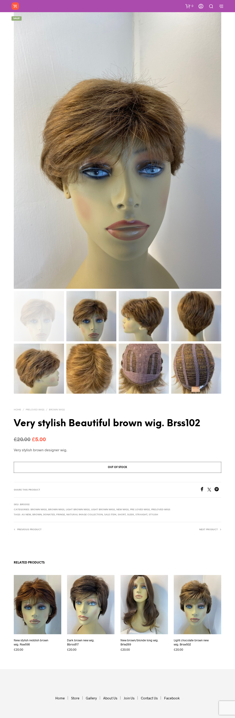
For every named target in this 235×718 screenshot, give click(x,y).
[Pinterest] (217, 490)
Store (75, 698)
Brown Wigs (57, 410)
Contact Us (149, 698)
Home (17, 410)
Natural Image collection (84, 514)
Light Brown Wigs (78, 509)
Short (122, 514)
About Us (110, 698)
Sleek (130, 514)
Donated (49, 514)
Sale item (110, 514)
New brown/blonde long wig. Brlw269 (139, 642)
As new (26, 514)
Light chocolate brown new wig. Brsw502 (191, 642)
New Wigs (122, 509)
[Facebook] (203, 490)
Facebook (172, 698)
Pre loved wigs (140, 509)
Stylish (153, 514)
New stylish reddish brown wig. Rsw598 (31, 642)
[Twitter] (210, 490)
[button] (189, 6)
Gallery (91, 698)
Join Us (129, 698)
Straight (141, 514)
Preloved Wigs (35, 410)
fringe (60, 514)
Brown (37, 514)
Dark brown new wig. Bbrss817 (80, 642)
